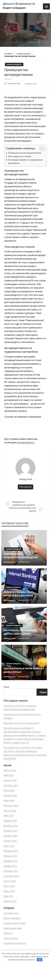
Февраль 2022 (11, 850)
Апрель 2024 (10, 795)
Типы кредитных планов (19, 156)
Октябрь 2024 (11, 785)
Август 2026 (10, 770)
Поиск (6, 687)
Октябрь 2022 (11, 835)
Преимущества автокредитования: (25, 152)
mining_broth (14, 83)
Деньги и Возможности (19, 4)
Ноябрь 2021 (10, 866)
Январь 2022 (10, 856)
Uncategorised (11, 913)
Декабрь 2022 (11, 825)
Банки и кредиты (24, 54)
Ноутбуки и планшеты (15, 943)
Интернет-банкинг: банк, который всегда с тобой (19, 593)
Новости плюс (11, 938)
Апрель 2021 (10, 901)
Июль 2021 (9, 886)
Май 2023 (8, 815)
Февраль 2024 (11, 805)
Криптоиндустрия (13, 928)
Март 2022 (9, 845)
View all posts (25, 487)
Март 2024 (9, 800)
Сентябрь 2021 (11, 876)
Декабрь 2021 (11, 860)
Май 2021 (8, 896)
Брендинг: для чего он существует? (22, 723)
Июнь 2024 (9, 790)
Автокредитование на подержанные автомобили (25, 161)
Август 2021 (10, 881)
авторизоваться (25, 442)
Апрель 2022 (10, 840)
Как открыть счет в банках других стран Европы (20, 631)
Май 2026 (8, 775)
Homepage (8, 54)
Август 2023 (10, 810)
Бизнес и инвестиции (15, 923)
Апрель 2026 (10, 780)
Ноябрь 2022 (10, 830)
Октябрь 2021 (11, 871)
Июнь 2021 (9, 891)
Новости (8, 933)
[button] (40, 148)
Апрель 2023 (10, 820)
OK (39, 959)
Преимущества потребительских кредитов (21, 555)
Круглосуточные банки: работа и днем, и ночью (24, 670)
